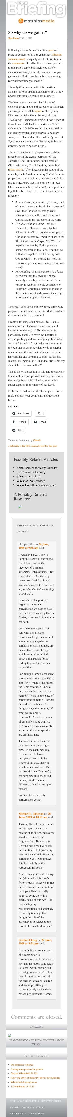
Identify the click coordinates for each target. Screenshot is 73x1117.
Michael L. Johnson (31, 813)
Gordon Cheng (28, 940)
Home (12, 1101)
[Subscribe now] (9, 1036)
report (37, 111)
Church (37, 440)
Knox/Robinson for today (31, 472)
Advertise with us (51, 1101)
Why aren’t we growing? (31, 481)
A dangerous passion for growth (27, 1069)
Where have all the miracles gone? (36, 485)
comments (18, 63)
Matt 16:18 (15, 169)
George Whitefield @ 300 (24, 1073)
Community (28, 1107)
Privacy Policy (36, 1113)
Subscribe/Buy (18, 1113)
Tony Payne (13, 38)
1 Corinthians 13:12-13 (22, 1086)
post (50, 50)
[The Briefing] (36, 16)
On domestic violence (22, 1064)
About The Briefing (28, 1101)
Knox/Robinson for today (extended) (37, 468)
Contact (40, 1107)
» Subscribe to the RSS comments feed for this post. (32, 445)
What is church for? (28, 476)
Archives (15, 1107)
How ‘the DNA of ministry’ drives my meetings (35, 1077)
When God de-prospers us (24, 1082)
